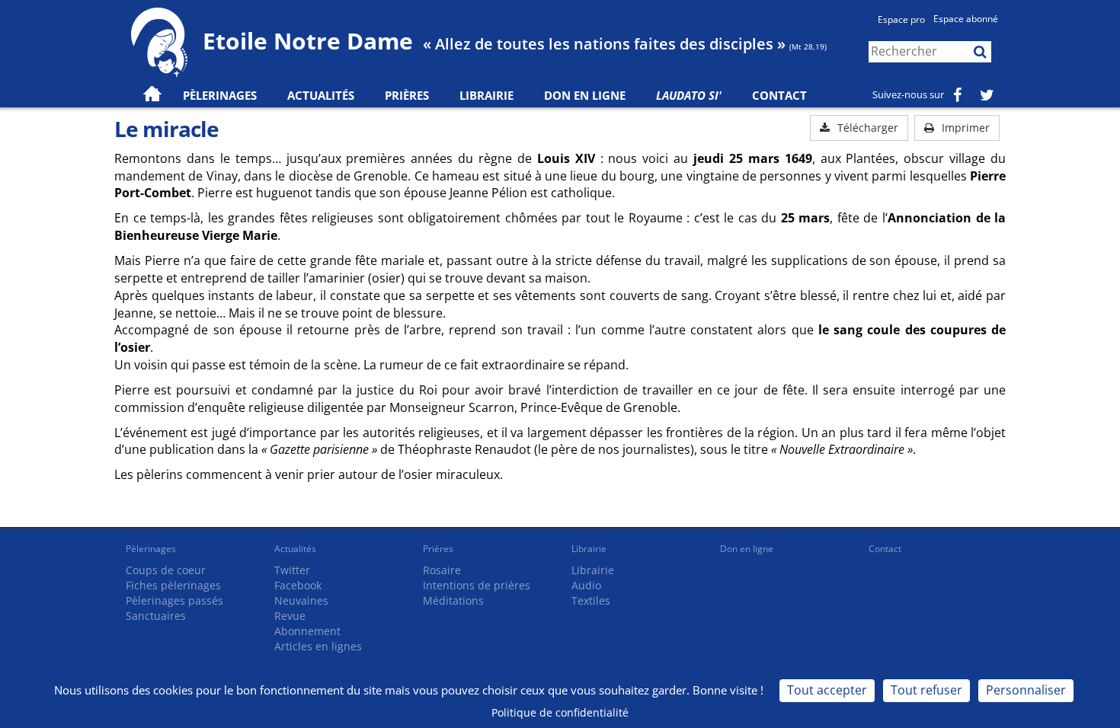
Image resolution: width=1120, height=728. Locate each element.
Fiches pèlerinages (173, 585)
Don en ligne (585, 95)
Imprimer (964, 127)
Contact (779, 95)
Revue (290, 615)
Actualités (295, 548)
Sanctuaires (156, 615)
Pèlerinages (151, 548)
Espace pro (901, 19)
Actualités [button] (320, 95)
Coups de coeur (166, 570)
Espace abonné (965, 18)
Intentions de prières (476, 585)
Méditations (453, 600)
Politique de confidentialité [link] (560, 712)
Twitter (292, 570)
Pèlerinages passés (174, 600)
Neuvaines (301, 600)
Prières (407, 95)
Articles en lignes (318, 646)
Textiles (590, 600)
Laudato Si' (689, 95)
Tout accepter (827, 690)
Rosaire (442, 570)
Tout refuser (926, 690)
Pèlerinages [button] (220, 95)
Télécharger (866, 127)
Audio (586, 585)
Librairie (486, 95)
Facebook (298, 585)
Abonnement (307, 631)
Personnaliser (1026, 690)
